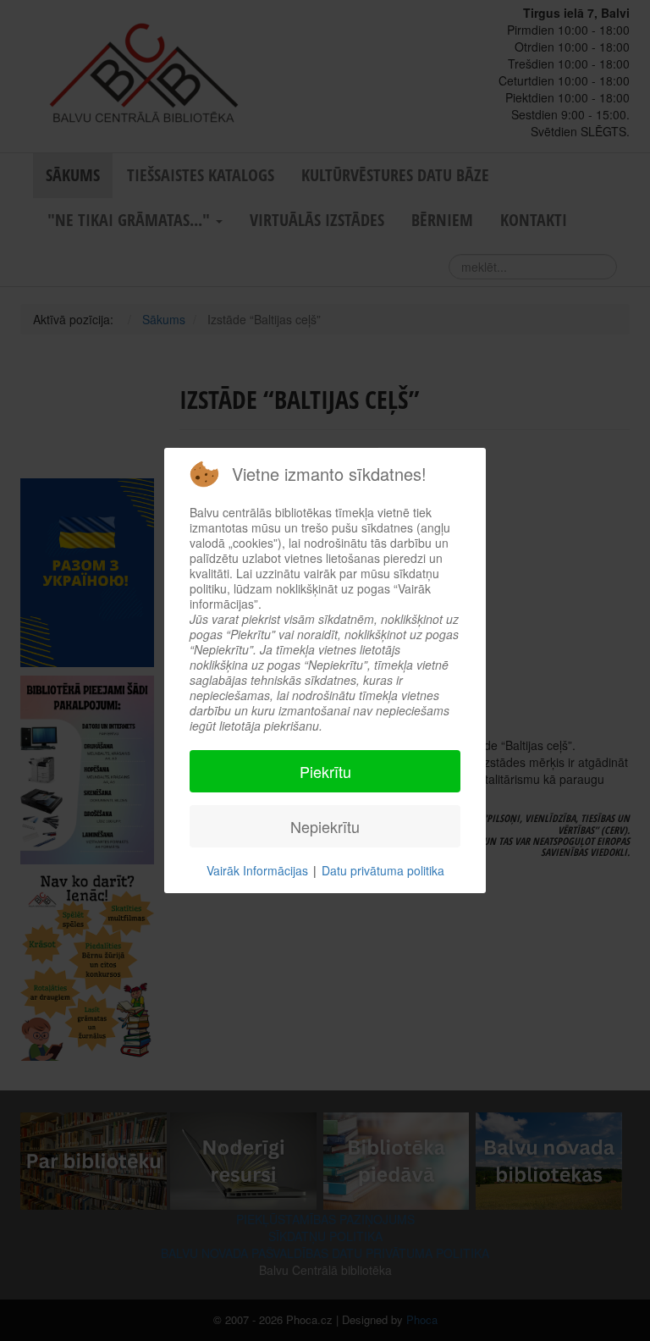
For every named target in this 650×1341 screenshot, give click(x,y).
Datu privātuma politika (383, 870)
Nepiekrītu (325, 826)
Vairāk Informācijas (257, 870)
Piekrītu (325, 771)
